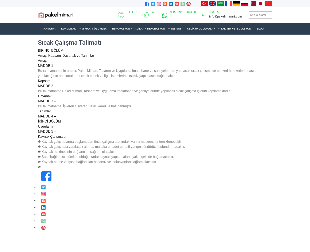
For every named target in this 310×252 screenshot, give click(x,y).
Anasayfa (48, 28)
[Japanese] (260, 3)
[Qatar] (252, 3)
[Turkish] (204, 3)
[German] (236, 3)
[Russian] (244, 3)
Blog (260, 28)
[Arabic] (220, 3)
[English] (212, 3)
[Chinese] (268, 3)
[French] (228, 3)
